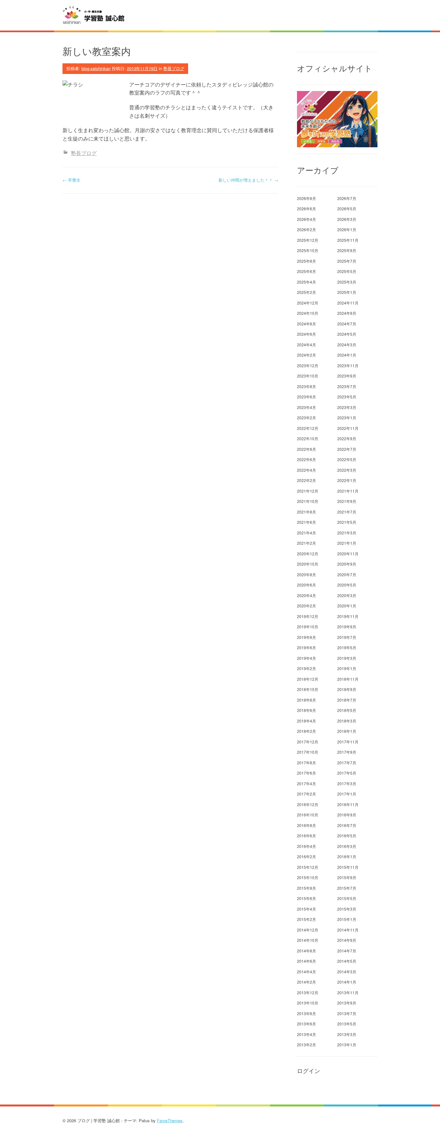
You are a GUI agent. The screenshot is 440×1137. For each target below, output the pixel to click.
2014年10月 (307, 940)
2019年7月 (346, 637)
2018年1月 (346, 731)
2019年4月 (306, 658)
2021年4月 (306, 532)
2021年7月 (346, 511)
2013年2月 (306, 1044)
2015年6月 (306, 898)
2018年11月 (348, 679)
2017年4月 (306, 783)
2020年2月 (306, 605)
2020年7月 (346, 574)
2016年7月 (346, 825)
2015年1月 (346, 919)
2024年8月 (306, 323)
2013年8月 (306, 1013)
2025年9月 (346, 250)
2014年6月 (306, 961)
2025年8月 (306, 261)
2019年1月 (346, 668)
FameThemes (170, 1120)
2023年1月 (346, 417)
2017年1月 (346, 793)
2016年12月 (307, 804)
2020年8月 (306, 574)
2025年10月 (307, 250)
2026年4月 (306, 219)
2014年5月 (346, 961)
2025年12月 (307, 240)
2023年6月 (306, 396)
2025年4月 (306, 282)
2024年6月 (306, 334)
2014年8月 (306, 950)
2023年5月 (346, 396)
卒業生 (71, 180)
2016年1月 (346, 856)
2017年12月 (307, 741)
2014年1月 (346, 982)
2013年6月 (306, 1023)
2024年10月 (307, 313)
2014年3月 (346, 971)
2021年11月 (348, 491)
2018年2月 (306, 731)
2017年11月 (348, 741)
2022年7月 (346, 449)
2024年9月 (346, 313)
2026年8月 (306, 198)
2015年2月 (306, 919)
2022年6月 (306, 459)
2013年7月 (346, 1013)
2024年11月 (348, 302)
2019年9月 (346, 626)
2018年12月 (307, 679)
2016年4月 (306, 846)
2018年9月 (346, 689)
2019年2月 (306, 668)
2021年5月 (346, 522)
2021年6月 (306, 522)
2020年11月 (348, 553)
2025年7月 (346, 261)
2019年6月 (306, 647)
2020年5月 (346, 584)
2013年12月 (307, 992)
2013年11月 (348, 992)
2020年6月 (306, 584)
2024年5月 (346, 334)
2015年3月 (346, 909)
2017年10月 (307, 752)
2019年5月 (346, 647)
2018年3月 (346, 720)
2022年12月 (307, 428)
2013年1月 (346, 1044)
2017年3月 (346, 783)
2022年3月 (346, 470)
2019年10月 (307, 626)
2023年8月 (306, 386)
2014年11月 (348, 929)
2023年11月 (348, 365)
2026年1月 (346, 229)
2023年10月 (307, 375)
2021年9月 (346, 501)
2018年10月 (307, 689)
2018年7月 (346, 700)
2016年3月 (346, 846)
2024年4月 (306, 344)
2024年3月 (346, 344)
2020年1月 (346, 605)
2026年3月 (346, 219)
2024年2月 (306, 355)
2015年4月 (306, 909)
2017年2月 (306, 793)
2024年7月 (346, 323)
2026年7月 (346, 198)
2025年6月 (306, 271)
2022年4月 (306, 470)
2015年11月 (348, 867)
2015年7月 (346, 888)
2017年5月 (346, 773)
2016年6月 (306, 835)
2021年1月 (346, 543)
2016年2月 (306, 856)
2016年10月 (307, 814)
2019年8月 (306, 637)
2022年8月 (306, 449)
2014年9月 (346, 940)
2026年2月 (306, 229)
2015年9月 (346, 877)
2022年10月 (307, 438)
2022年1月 (346, 480)
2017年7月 (346, 762)
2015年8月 (306, 888)
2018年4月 (306, 720)
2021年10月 (307, 501)
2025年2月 (306, 292)
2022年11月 (348, 428)
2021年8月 (306, 511)
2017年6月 (306, 773)
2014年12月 (307, 929)
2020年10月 (307, 564)
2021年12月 (307, 491)
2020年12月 (307, 553)
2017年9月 (346, 752)
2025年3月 (346, 282)
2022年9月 (346, 438)
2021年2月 (306, 543)
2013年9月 (346, 1002)
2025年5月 (346, 271)
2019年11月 (348, 616)
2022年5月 (346, 459)
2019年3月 (346, 658)
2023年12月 (307, 365)
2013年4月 (306, 1034)
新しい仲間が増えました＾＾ (248, 180)
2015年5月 (346, 898)
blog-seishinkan (95, 68)
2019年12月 (307, 616)
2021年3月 (346, 532)
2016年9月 (346, 814)
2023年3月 (346, 407)
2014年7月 (346, 950)
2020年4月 (306, 595)
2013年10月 (307, 1002)
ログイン (308, 1070)
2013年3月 (346, 1034)
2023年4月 (306, 407)
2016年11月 (348, 804)
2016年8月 (306, 825)
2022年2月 (306, 480)
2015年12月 (307, 867)
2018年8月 (306, 700)
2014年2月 (306, 982)
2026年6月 (306, 208)
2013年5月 (346, 1023)
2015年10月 (307, 877)
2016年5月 (346, 835)
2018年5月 (346, 710)
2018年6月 (306, 710)
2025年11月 (348, 240)
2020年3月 (346, 595)
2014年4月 (306, 971)
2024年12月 (307, 302)
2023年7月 (346, 386)
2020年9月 (346, 564)
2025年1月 (346, 292)
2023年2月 (306, 417)
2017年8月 (306, 762)
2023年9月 (346, 375)
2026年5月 (346, 208)
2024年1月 (346, 355)
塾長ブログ (173, 68)
